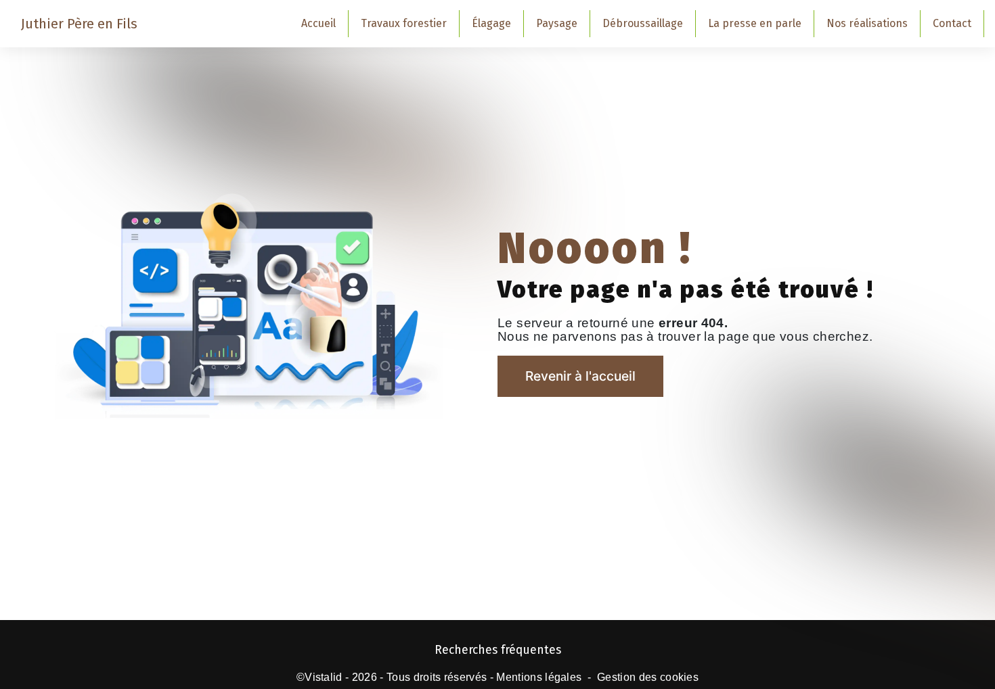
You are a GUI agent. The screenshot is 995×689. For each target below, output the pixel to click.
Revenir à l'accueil (580, 376)
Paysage (556, 23)
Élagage (491, 23)
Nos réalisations (867, 23)
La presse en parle (754, 23)
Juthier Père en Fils (79, 24)
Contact (952, 23)
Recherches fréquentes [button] (498, 650)
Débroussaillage (642, 23)
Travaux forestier (404, 23)
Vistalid (323, 677)
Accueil (318, 23)
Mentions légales (538, 677)
